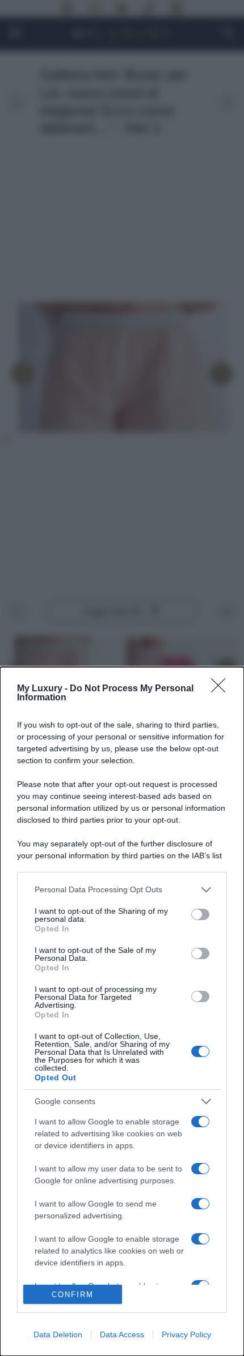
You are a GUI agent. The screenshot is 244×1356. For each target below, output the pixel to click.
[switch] (200, 914)
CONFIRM (73, 1294)
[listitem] (122, 890)
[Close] (222, 689)
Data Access (122, 1334)
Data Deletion (57, 1334)
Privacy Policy (186, 1334)
